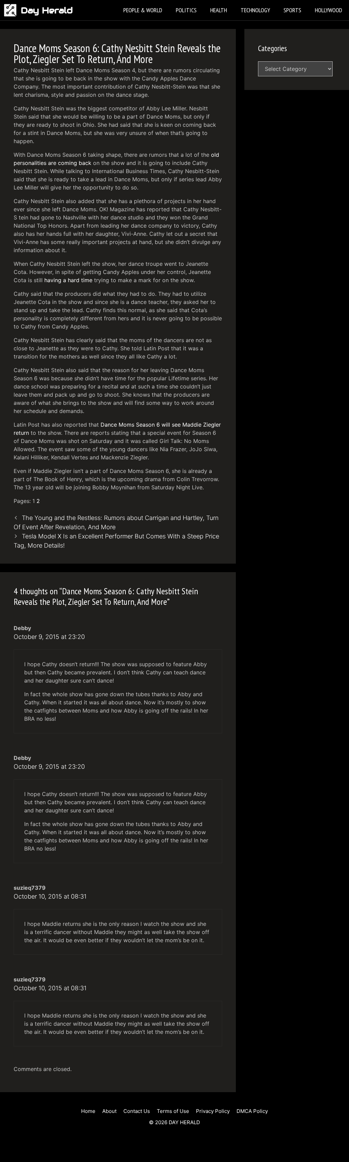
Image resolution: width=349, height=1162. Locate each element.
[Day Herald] (12, 10)
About (109, 1111)
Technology (255, 10)
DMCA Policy (252, 1111)
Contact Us (136, 1111)
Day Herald (47, 10)
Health (218, 10)
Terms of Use (173, 1111)
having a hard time (68, 280)
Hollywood (328, 10)
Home (88, 1111)
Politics (186, 10)
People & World (142, 10)
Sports (292, 10)
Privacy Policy (213, 1111)
